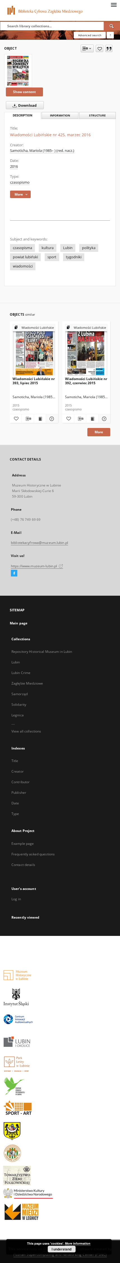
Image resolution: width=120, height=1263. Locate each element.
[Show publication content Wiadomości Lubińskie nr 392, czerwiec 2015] (92, 418)
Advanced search (89, 35)
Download (27, 105)
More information (77, 1243)
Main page (18, 623)
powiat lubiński (25, 257)
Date (15, 803)
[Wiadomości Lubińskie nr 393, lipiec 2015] (34, 350)
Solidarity (18, 704)
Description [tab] (22, 115)
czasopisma (22, 247)
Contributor (20, 782)
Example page (22, 843)
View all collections (26, 731)
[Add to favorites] (99, 48)
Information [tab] (60, 115)
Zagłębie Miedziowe (27, 683)
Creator (17, 771)
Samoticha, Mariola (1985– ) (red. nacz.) (42, 150)
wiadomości (23, 266)
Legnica (17, 715)
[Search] (112, 25)
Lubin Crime (20, 672)
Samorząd (19, 694)
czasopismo (20, 182)
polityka (88, 247)
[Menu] (114, 4)
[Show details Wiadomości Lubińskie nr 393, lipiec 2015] (51, 418)
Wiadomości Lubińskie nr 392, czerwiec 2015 (86, 380)
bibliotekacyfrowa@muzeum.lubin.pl (39, 542)
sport (51, 257)
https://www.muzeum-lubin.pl (34, 566)
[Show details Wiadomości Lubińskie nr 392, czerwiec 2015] (103, 418)
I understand (61, 1249)
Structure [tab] (97, 115)
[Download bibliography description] (27, 418)
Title (14, 760)
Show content (24, 91)
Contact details (23, 864)
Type (15, 813)
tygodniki (73, 257)
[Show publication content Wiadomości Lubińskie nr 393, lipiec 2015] (40, 418)
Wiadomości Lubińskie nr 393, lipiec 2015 (34, 380)
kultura (48, 247)
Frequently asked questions (33, 854)
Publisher (18, 792)
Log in (16, 899)
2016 (14, 166)
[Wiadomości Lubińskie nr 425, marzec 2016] (18, 71)
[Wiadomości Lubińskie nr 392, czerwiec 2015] (86, 350)
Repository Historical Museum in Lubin (41, 651)
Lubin (68, 247)
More (99, 432)
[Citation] (108, 48)
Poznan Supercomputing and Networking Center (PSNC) (60, 1254)
